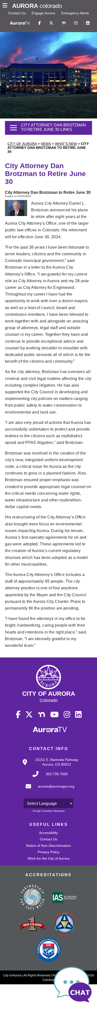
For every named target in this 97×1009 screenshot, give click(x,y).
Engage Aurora (43, 13)
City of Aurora (22, 144)
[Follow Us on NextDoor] (64, 23)
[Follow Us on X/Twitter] (51, 23)
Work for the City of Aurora (48, 858)
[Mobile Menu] (6, 5)
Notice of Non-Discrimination (48, 846)
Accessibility (48, 833)
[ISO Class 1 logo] (32, 924)
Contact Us (17, 13)
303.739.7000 (57, 774)
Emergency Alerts (75, 13)
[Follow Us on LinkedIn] (88, 23)
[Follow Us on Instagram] (76, 23)
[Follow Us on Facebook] (39, 23)
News (46, 144)
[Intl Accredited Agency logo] (48, 950)
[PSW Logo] (32, 898)
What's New (66, 144)
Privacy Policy (48, 852)
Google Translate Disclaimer (49, 811)
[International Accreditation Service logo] (64, 898)
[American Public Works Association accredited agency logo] (64, 924)
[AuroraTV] (20, 23)
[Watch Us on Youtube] (54, 715)
